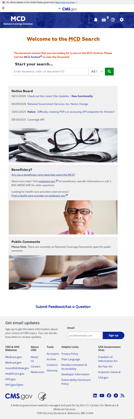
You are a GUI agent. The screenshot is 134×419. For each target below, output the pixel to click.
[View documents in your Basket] (104, 20)
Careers (35, 366)
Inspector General (109, 372)
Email (71, 328)
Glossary (52, 370)
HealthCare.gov (14, 373)
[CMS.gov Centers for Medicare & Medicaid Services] (67, 9)
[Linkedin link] (95, 396)
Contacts (52, 365)
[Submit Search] (109, 72)
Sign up (113, 335)
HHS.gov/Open (14, 385)
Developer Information (75, 374)
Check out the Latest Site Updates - (60, 96)
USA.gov (103, 377)
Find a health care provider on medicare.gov (38, 195)
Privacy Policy (69, 354)
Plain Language (70, 359)
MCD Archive (32, 57)
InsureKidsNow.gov (17, 368)
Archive (51, 359)
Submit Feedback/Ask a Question (63, 307)
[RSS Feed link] (122, 396)
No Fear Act (105, 366)
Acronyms (53, 354)
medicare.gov (47, 181)
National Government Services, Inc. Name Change (57, 104)
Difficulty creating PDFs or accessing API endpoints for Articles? (71, 112)
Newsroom (37, 372)
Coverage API (35, 119)
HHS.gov (10, 379)
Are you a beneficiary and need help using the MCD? (43, 175)
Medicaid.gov (13, 362)
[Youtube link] (102, 396)
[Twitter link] (116, 396)
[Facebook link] (109, 396)
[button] (96, 20)
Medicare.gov (13, 357)
